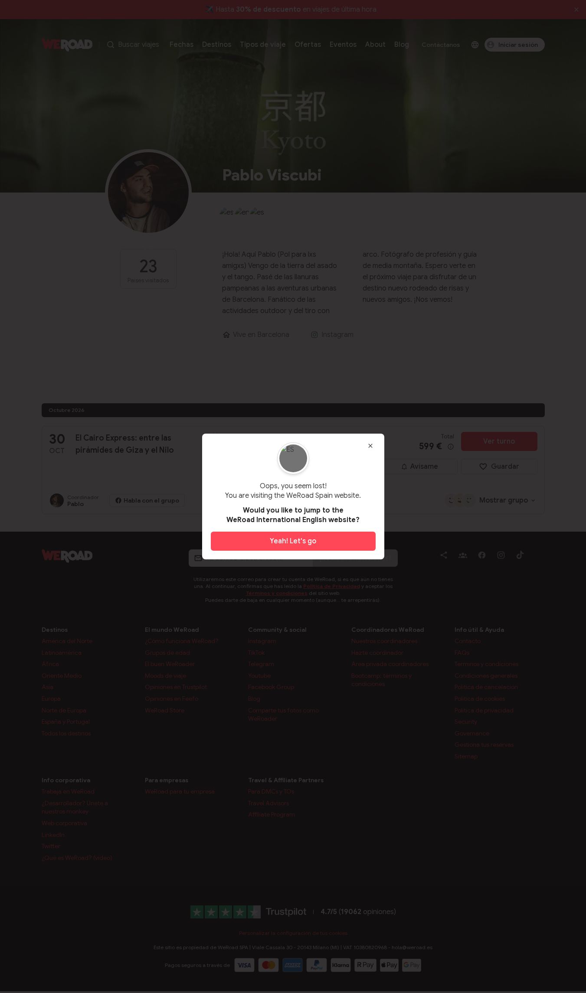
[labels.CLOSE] (370, 445)
